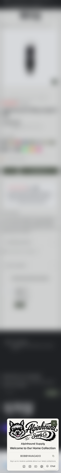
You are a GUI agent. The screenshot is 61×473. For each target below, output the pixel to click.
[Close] (54, 423)
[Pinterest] (42, 467)
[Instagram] (30, 467)
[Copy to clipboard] (53, 456)
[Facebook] (24, 467)
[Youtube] (36, 467)
